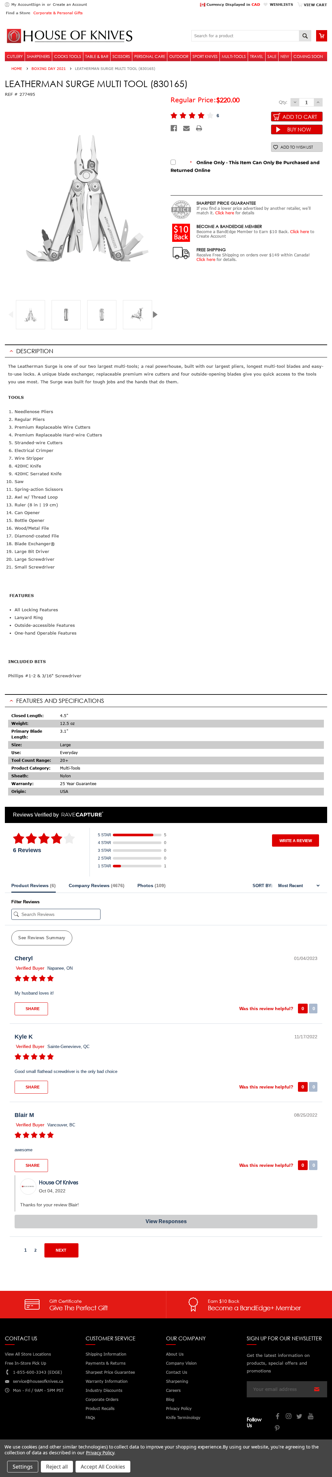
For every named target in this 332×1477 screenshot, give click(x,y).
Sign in (38, 4)
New (284, 56)
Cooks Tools (67, 56)
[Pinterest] (278, 1429)
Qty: (283, 102)
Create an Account (70, 4)
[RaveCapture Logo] (80, 814)
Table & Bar (96, 56)
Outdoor (178, 56)
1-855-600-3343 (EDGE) (37, 1372)
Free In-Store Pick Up (25, 1363)
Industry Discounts (104, 1390)
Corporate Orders (102, 1399)
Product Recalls (100, 1408)
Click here (224, 212)
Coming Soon (308, 56)
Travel (256, 56)
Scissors (121, 56)
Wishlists (281, 4)
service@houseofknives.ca (38, 1381)
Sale (271, 56)
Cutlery (15, 56)
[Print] (199, 128)
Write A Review (295, 841)
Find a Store (18, 13)
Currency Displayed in (232, 4)
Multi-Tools (234, 56)
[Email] (186, 128)
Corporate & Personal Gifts (58, 13)
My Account (21, 4)
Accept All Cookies (103, 1466)
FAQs (90, 1417)
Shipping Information (106, 1354)
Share (32, 1009)
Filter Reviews (25, 901)
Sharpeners (38, 56)
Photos (151, 885)
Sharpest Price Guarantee (110, 1372)
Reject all (57, 1466)
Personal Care (149, 56)
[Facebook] (174, 128)
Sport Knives (205, 56)
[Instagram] (289, 1417)
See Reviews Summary (41, 937)
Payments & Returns (105, 1363)
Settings (23, 1466)
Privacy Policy (100, 1452)
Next (157, 314)
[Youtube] (311, 1417)
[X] (300, 1417)
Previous (13, 314)
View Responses (166, 1221)
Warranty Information (107, 1381)
